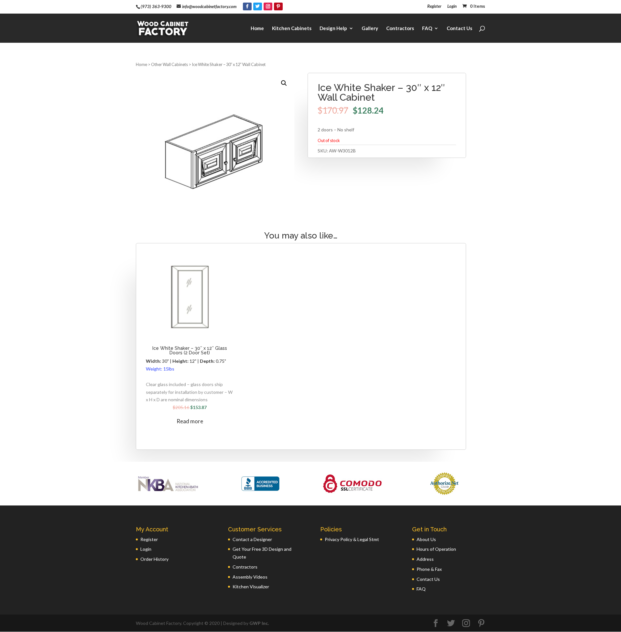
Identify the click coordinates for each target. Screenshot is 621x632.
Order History (154, 559)
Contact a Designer (252, 539)
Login (452, 6)
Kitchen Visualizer (251, 586)
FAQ (427, 28)
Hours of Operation (436, 549)
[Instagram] (268, 6)
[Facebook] (247, 6)
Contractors (400, 28)
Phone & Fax (429, 569)
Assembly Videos (250, 577)
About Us (426, 539)
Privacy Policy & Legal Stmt (352, 539)
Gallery (370, 28)
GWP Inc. (259, 623)
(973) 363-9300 (156, 6)
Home (257, 28)
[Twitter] (257, 6)
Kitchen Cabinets (291, 28)
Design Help (333, 28)
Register (434, 6)
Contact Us (459, 28)
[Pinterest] (278, 6)
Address (425, 559)
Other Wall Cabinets (169, 64)
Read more (190, 421)
